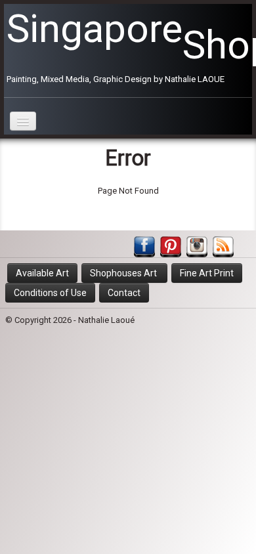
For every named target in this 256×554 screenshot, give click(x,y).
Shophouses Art (124, 273)
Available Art (42, 273)
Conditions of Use (50, 293)
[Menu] (23, 121)
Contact (124, 293)
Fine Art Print (207, 273)
